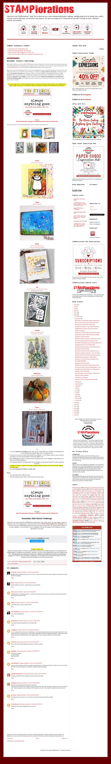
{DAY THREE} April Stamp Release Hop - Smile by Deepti (80, 217)
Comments (94, 209)
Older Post (64, 738)
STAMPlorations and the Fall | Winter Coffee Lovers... (87, 365)
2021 (75, 313)
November (77, 318)
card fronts (75, 513)
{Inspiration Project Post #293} (82, 363)
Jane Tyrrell (101, 498)
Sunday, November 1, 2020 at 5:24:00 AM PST (28, 572)
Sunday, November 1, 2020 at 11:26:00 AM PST (27, 602)
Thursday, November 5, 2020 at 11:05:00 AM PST (30, 663)
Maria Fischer (76, 501)
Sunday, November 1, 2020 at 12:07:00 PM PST (31, 611)
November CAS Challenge (81, 377)
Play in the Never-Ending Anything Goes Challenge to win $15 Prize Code (25, 54)
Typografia (77, 511)
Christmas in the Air (97, 493)
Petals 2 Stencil (33, 245)
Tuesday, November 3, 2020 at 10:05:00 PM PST (28, 651)
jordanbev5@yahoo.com (17, 673)
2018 (75, 404)
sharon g (13, 602)
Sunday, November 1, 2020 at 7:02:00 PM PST (29, 620)
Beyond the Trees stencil (33, 409)
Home (37, 738)
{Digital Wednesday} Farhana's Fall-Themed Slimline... (88, 347)
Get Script (82, 561)
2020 (75, 315)
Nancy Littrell (99, 502)
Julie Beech (77, 499)
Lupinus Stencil (34, 332)
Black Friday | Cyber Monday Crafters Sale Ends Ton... (87, 320)
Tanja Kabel (83, 509)
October (77, 382)
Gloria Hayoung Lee (76, 498)
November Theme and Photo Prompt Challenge (86, 379)
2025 (75, 306)
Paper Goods (89, 504)
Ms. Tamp (13, 695)
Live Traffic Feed (87, 527)
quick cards (99, 518)
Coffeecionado (39, 245)
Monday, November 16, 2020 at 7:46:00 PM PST (28, 683)
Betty (12, 582)
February (77, 398)
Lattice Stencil (39, 332)
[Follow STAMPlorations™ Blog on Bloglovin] (95, 222)
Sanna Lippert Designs (80, 505)
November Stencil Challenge (82, 375)
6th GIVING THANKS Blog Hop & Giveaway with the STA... (88, 342)
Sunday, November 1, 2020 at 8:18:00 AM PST (25, 582)
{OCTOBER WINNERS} (80, 361)
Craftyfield (92, 495)
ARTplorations (76, 487)
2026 (75, 304)
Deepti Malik (84, 496)
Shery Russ (91, 505)
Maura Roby (86, 501)
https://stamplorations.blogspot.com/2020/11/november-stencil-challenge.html (37, 121)
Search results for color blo (86, 534)
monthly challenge (93, 517)
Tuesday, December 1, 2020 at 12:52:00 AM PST (27, 695)
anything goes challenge (97, 511)
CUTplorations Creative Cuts (79, 492)
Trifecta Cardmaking (99, 510)
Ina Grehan (94, 498)
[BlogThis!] (39, 561)
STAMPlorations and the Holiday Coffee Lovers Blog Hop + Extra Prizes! (80, 204)
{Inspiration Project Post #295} (82, 336)
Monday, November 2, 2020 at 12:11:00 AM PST (28, 642)
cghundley (13, 651)
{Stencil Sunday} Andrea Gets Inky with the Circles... (87, 322)
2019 (75, 402)
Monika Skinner (76, 502)
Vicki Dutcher (85, 511)
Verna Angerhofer (15, 611)
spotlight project (78, 521)
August (77, 386)
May (76, 392)
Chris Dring (75, 493)
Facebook (87, 99)
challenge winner (85, 513)
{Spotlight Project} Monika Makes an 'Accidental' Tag (87, 369)
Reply (12, 578)
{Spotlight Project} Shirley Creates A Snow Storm (86, 328)
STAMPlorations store (15, 67)
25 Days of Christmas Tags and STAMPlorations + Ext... (88, 367)
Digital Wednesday (97, 496)
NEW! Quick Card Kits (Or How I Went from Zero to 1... (87, 351)
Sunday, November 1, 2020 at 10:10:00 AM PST (25, 592)
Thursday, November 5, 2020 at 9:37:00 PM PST (35, 673)
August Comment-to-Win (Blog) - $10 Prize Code (19, 50)
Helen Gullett (86, 498)
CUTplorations (98, 490)
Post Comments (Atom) (18, 741)
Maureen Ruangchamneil (97, 501)
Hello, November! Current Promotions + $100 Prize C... (88, 373)
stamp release (93, 520)
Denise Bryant (14, 704)
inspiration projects (86, 515)
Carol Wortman (15, 663)
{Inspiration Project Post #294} (82, 349)
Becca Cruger (82, 489)
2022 (75, 311)
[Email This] (37, 561)
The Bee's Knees (93, 509)
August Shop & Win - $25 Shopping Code (18, 49)
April (76, 394)
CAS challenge (76, 490)
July (76, 388)
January (77, 400)
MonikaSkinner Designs (89, 502)
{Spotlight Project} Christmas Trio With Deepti (85, 357)
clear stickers (96, 513)
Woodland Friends (41, 409)
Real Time (86, 561)
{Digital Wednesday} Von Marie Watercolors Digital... (87, 334)
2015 (75, 410)
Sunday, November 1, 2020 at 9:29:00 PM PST (28, 630)
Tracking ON (91, 561)
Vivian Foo (13, 642)
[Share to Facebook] (42, 561)
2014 (75, 412)
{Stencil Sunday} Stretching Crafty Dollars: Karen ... (87, 340)
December (77, 316)
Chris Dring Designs (85, 493)
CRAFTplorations (88, 490)
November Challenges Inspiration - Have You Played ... (88, 353)
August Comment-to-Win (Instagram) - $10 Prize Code (21, 52)
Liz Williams (14, 630)
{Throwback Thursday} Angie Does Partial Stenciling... (87, 332)
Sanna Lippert (100, 504)
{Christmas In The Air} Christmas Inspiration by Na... (87, 359)
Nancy (37, 407)
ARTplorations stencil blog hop (91, 487)
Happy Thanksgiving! (80, 330)
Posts (93, 206)
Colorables (84, 495)
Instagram (87, 95)
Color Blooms (75, 495)
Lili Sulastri (14, 683)
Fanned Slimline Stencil (31, 289)
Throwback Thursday (87, 510)
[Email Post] (34, 561)
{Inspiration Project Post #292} (82, 371)
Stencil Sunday (96, 507)
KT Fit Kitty (14, 572)
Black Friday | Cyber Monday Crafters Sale (85, 324)
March (76, 396)
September (78, 384)
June (76, 390)
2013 (75, 415)
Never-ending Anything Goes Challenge (52, 524)
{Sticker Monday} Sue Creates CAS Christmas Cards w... (88, 338)
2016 (75, 408)
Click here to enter (37, 541)
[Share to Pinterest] (44, 561)
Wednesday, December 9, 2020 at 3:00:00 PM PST (30, 704)
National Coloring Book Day (78, 504)
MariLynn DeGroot (97, 499)
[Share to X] (40, 561)
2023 (75, 308)
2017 (75, 406)
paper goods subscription (86, 518)
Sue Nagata (75, 509)
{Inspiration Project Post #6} (80, 221)
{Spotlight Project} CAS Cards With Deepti (85, 344)
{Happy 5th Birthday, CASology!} (78, 208)
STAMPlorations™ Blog (86, 531)
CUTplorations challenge (95, 492)
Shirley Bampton (83, 507)
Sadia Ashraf (14, 620)
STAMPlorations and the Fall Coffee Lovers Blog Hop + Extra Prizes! (79, 225)
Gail (12, 592)
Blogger (69, 750)
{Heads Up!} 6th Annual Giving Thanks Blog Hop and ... (88, 355)
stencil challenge (14, 563)
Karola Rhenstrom (86, 499)
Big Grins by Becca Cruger (95, 489)
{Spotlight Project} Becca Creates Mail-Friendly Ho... (87, 326)
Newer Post (10, 738)
